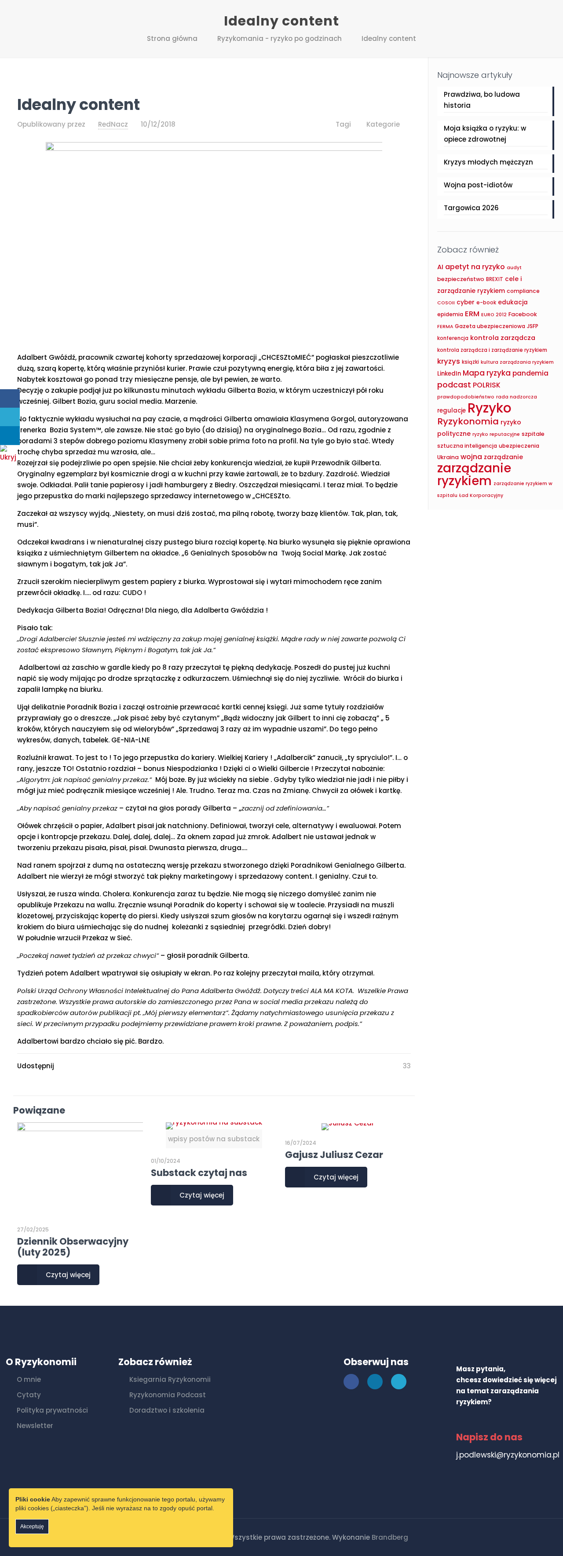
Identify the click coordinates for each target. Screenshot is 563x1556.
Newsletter (35, 1425)
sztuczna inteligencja (467, 445)
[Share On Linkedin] (10, 435)
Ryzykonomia (468, 421)
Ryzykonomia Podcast (167, 1394)
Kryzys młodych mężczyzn (488, 162)
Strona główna (172, 38)
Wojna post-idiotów (478, 185)
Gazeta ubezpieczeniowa (490, 326)
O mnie (29, 1379)
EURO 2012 (494, 314)
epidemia (450, 314)
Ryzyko (490, 408)
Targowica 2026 (471, 207)
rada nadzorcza (516, 397)
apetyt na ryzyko (475, 267)
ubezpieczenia (519, 445)
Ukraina (448, 457)
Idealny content (389, 38)
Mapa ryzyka (487, 373)
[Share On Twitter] (10, 417)
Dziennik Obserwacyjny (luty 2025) (72, 1247)
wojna (471, 457)
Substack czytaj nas (199, 1172)
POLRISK (487, 385)
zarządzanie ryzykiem (474, 474)
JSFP (532, 326)
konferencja (452, 338)
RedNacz (113, 124)
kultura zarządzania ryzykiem (517, 362)
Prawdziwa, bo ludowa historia (482, 100)
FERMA (445, 326)
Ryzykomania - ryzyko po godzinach (279, 38)
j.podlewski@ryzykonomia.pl (507, 1455)
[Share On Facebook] (10, 398)
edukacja (513, 302)
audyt (514, 267)
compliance (523, 291)
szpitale (533, 434)
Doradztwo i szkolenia (167, 1410)
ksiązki (470, 361)
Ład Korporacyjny (481, 495)
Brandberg (390, 1537)
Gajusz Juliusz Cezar (334, 1154)
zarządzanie (503, 457)
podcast (454, 384)
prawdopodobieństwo (465, 397)
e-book (486, 302)
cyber (466, 302)
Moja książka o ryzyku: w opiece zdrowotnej (485, 134)
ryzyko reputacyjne (496, 434)
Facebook (522, 314)
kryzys (448, 361)
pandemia (530, 373)
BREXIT (494, 279)
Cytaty (29, 1394)
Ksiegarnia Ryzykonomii (170, 1379)
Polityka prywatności (52, 1410)
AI (440, 267)
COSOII (446, 303)
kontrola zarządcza (502, 337)
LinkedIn (449, 373)
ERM (472, 313)
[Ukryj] (11, 457)
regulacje (451, 410)
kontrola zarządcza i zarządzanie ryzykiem (492, 350)
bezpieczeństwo (460, 279)
